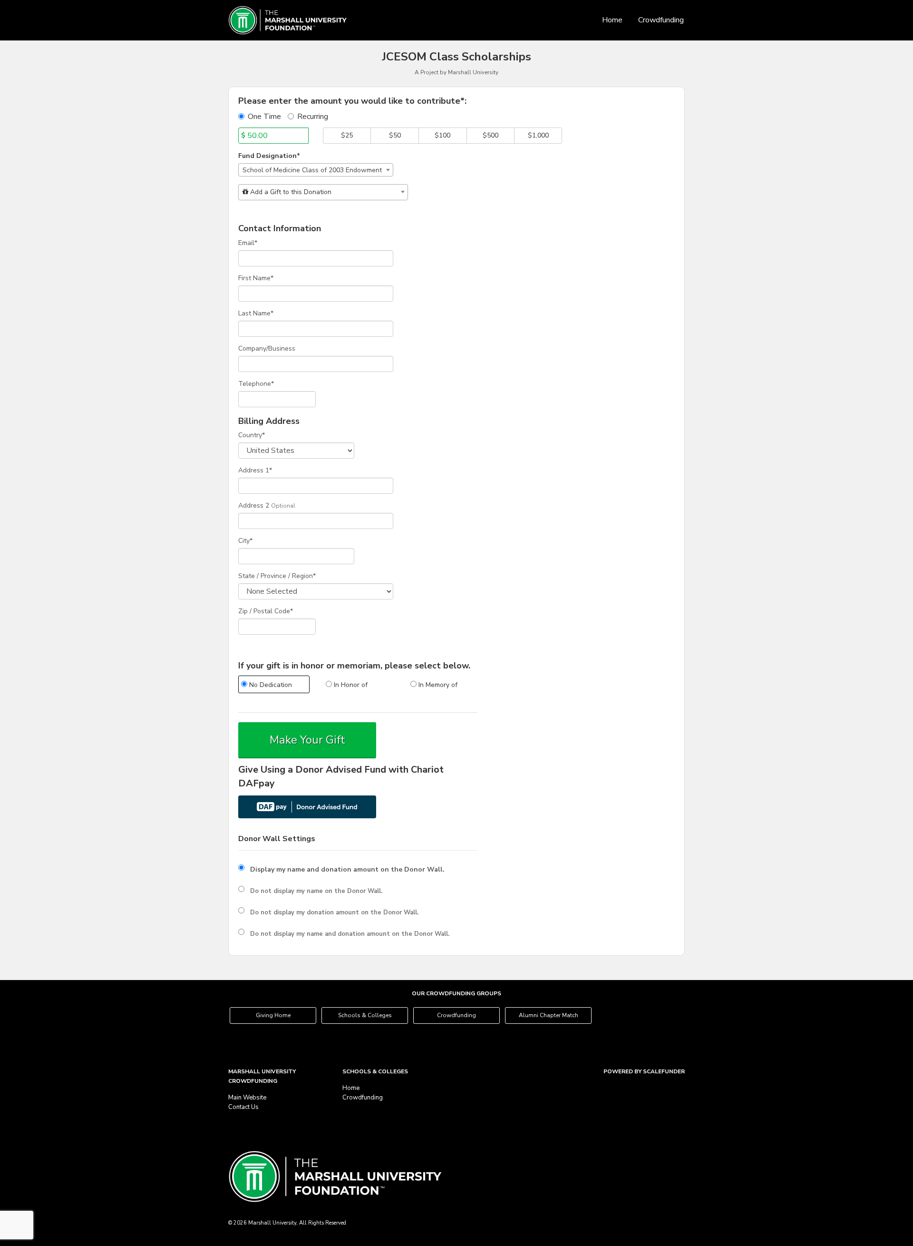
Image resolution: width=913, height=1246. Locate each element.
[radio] (273, 686)
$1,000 (538, 135)
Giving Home (273, 1015)
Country (251, 435)
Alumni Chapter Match (548, 1015)
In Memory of (437, 684)
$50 (395, 135)
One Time (264, 116)
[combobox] (315, 170)
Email (247, 242)
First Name (255, 278)
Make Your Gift (307, 739)
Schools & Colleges (365, 1015)
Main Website (247, 1097)
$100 (442, 135)
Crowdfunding (661, 20)
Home (612, 20)
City (245, 540)
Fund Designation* (269, 155)
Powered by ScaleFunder (644, 1071)
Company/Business (266, 348)
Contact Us (243, 1107)
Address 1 (255, 470)
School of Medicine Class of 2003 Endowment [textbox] (312, 170)
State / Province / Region (277, 575)
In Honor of (350, 684)
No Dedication (269, 684)
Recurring (312, 116)
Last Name (255, 313)
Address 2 (253, 505)
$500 (490, 135)
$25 (347, 135)
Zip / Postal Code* (265, 611)
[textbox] (323, 192)
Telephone (256, 383)
